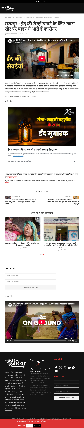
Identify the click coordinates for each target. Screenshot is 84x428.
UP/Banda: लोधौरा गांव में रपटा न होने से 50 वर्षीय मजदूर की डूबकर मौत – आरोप (22, 244)
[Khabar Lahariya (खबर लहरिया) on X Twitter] (60, 367)
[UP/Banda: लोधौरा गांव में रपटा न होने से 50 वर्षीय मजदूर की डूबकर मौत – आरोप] (22, 229)
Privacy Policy (67, 418)
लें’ (15, 177)
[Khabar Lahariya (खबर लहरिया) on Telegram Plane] (73, 367)
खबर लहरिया (8, 17)
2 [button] (42, 254)
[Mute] (73, 341)
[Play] (8, 341)
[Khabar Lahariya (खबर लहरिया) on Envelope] (56, 371)
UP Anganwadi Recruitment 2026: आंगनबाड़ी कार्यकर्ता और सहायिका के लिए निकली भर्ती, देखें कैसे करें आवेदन (61, 245)
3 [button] (43, 254)
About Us (15, 418)
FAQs (25, 418)
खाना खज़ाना (19, 17)
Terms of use (54, 418)
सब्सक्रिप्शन (10, 177)
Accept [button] (29, 426)
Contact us (43, 418)
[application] (42, 322)
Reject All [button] (37, 426)
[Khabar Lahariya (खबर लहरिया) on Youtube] (69, 367)
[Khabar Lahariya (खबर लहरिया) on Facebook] (56, 367)
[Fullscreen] (76, 341)
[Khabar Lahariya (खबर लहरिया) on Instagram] (64, 367)
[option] (22, 233)
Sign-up (33, 418)
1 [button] (40, 254)
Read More (22, 426)
